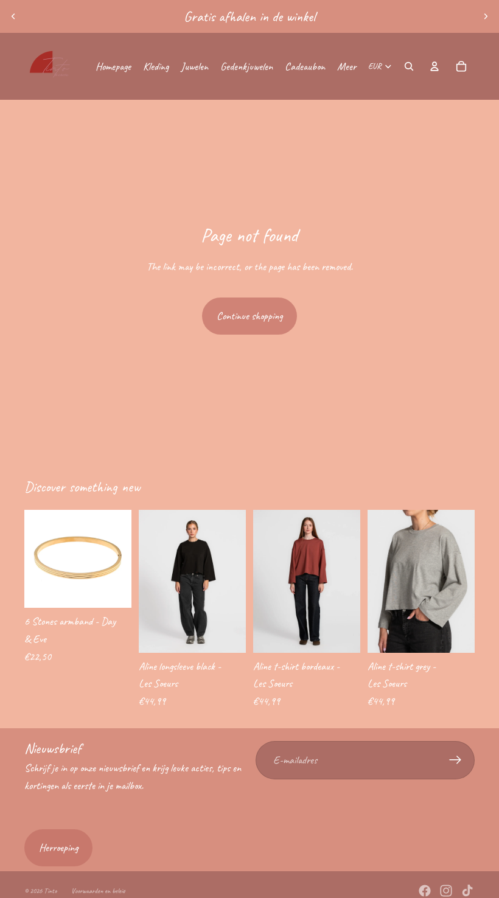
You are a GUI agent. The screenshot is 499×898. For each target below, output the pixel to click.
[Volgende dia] (485, 16)
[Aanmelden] (455, 760)
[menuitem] (346, 66)
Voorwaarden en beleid (98, 891)
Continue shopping (249, 315)
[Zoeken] (409, 66)
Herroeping (58, 847)
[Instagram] (446, 890)
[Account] (434, 66)
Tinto (50, 891)
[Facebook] (424, 890)
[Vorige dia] (13, 16)
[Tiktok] (467, 890)
